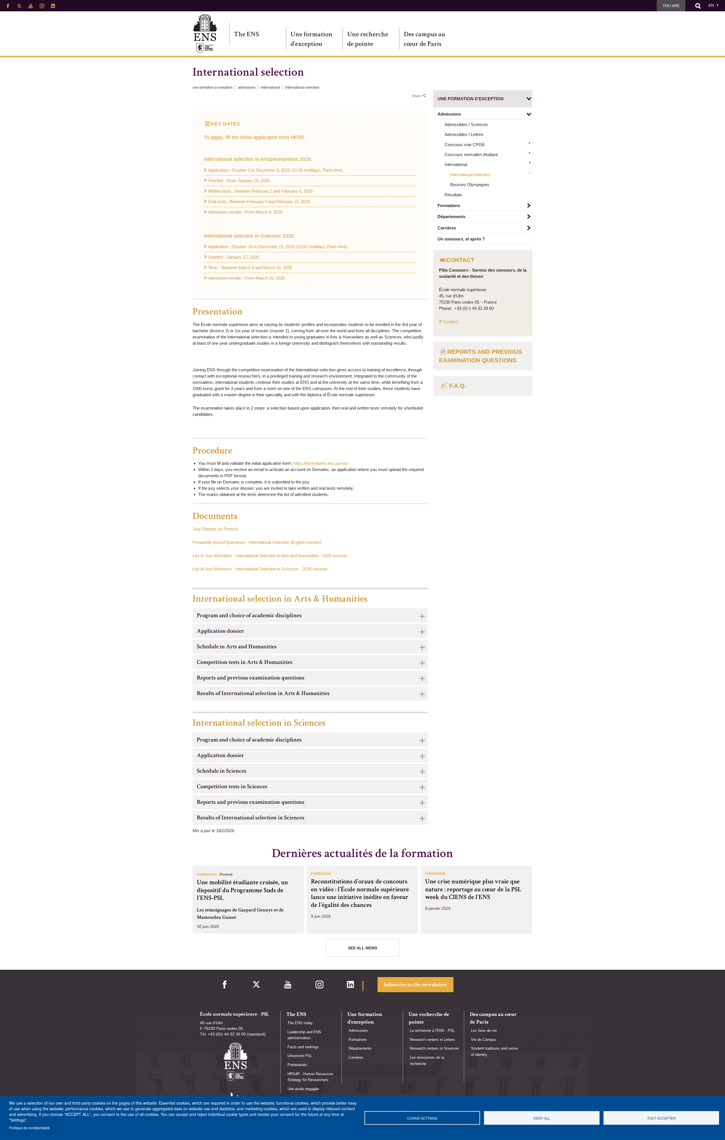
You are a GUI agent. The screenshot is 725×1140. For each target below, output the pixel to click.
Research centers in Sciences (434, 1048)
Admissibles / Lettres (464, 134)
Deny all (542, 1118)
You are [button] (671, 5)
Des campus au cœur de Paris (424, 39)
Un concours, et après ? (461, 239)
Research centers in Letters (432, 1039)
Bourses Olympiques (469, 184)
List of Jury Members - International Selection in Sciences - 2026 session (260, 568)
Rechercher (697, 6)
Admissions (449, 114)
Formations (449, 205)
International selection (470, 174)
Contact (450, 321)
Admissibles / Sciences (466, 124)
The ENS (246, 34)
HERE (298, 137)
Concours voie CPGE (465, 144)
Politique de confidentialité (29, 1127)
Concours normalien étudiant (471, 154)
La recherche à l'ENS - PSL (432, 1030)
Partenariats (297, 1065)
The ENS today (300, 1023)
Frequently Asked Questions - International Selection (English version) (257, 542)
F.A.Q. (457, 385)
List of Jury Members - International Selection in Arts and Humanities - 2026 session (270, 555)
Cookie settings (422, 1118)
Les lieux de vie (484, 1030)
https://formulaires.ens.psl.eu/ (320, 463)
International (456, 164)
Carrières (447, 227)
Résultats (453, 194)
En (711, 5)
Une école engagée (303, 1089)
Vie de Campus (483, 1039)
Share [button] (416, 96)
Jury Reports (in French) (215, 529)
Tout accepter (661, 1118)
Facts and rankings (303, 1047)
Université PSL (299, 1056)
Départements (451, 216)
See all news (362, 948)
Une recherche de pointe (367, 39)
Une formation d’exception (311, 39)
